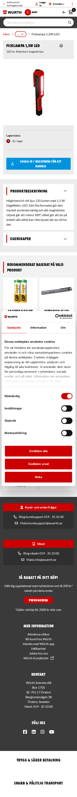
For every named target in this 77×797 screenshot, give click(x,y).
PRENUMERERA (38, 600)
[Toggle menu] (72, 4)
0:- (68, 11)
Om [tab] (63, 327)
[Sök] (70, 22)
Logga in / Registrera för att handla (40, 164)
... (18, 34)
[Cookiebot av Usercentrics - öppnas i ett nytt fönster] (55, 316)
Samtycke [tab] (14, 327)
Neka (38, 477)
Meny (34, 12)
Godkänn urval (38, 464)
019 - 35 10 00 (43, 706)
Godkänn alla (38, 451)
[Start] (12, 12)
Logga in (42, 4)
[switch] (66, 408)
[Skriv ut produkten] (61, 45)
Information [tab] (38, 327)
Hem (6, 34)
